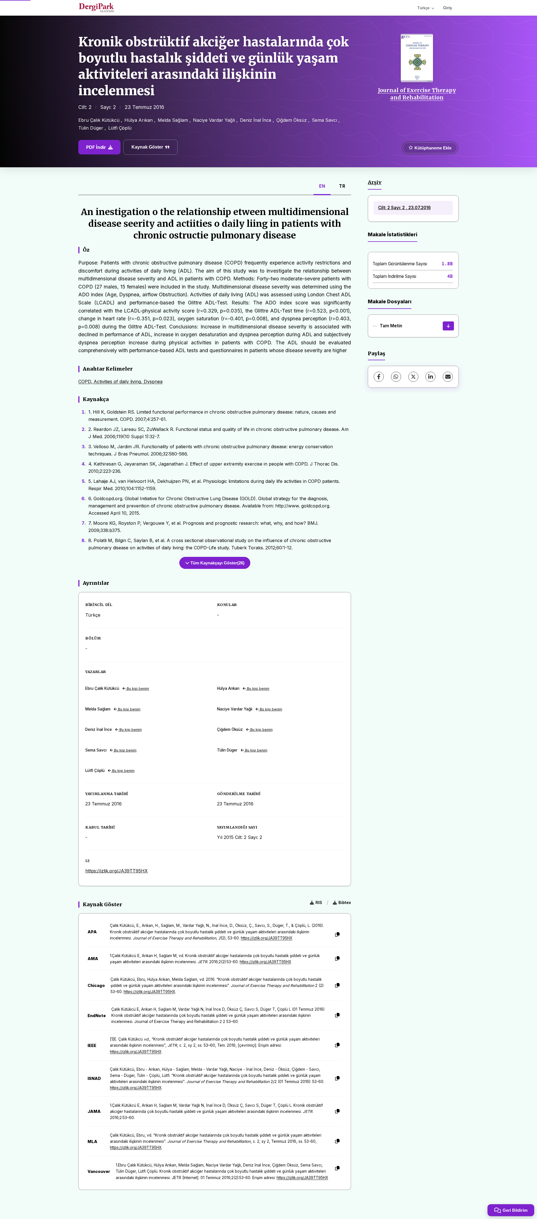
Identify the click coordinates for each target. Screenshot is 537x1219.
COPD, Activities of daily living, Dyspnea (120, 381)
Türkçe (423, 8)
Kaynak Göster (147, 147)
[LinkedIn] (430, 377)
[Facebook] (379, 377)
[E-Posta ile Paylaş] (448, 377)
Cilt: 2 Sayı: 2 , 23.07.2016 (404, 207)
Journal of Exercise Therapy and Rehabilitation (417, 94)
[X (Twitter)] (413, 377)
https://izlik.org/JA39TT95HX (116, 871)
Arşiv (374, 182)
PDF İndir (96, 147)
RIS (318, 902)
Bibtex (344, 902)
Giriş (447, 7)
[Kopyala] (337, 934)
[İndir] (448, 325)
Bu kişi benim (137, 688)
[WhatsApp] (396, 377)
